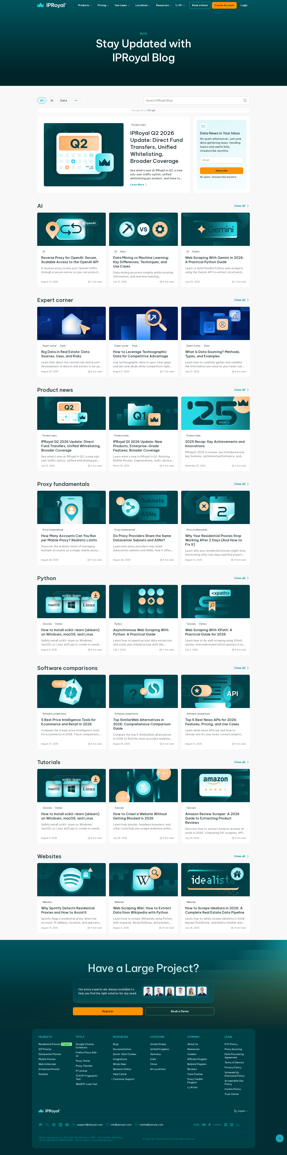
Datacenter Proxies (50, 1054)
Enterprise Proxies (49, 1069)
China (153, 1064)
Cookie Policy (233, 1089)
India (153, 1059)
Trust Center (232, 1094)
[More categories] (76, 100)
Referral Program (196, 1064)
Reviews (192, 1069)
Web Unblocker (47, 1064)
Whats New (119, 1064)
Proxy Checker (84, 1065)
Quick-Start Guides (124, 1054)
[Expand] (280, 1138)
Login (244, 5)
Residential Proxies (49, 1044)
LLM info (192, 1087)
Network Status (122, 1069)
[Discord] (41, 1125)
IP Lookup (81, 1070)
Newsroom (193, 1049)
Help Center (120, 1074)
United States (158, 1044)
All (42, 100)
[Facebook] (54, 1125)
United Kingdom (159, 1049)
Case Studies (195, 1074)
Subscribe (222, 170)
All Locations (158, 1069)
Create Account (224, 5)
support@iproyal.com (90, 1124)
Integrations (120, 1059)
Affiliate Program (197, 1059)
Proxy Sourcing (233, 1049)
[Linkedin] (60, 1125)
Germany (155, 1054)
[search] (245, 100)
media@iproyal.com (152, 1124)
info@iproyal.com (121, 1124)
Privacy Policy (233, 1067)
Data (63, 100)
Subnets (43, 1074)
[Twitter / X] (47, 1125)
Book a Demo (200, 5)
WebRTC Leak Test (86, 1084)
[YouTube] (67, 1125)
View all (239, 205)
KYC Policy (231, 1044)
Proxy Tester (83, 1060)
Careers (191, 1054)
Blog (115, 1044)
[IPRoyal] (51, 5)
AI (51, 100)
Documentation (122, 1049)
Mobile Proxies (47, 1059)
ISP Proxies (45, 1049)
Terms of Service (234, 1062)
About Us (192, 1044)
